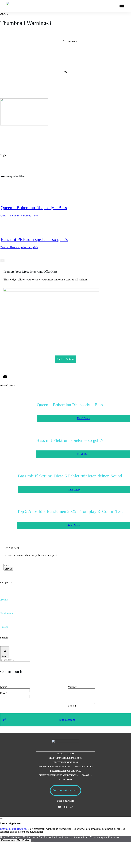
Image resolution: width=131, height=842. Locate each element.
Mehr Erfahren (23, 840)
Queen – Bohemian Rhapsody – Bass (34, 207)
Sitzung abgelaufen (10, 823)
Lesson (4, 626)
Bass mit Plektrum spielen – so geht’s (34, 239)
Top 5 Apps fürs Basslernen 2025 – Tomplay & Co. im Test (70, 511)
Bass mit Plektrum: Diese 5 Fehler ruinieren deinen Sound (70, 475)
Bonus (4, 599)
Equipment (6, 613)
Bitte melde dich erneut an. (13, 828)
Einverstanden (8, 840)
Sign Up (8, 569)
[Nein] (32, 841)
